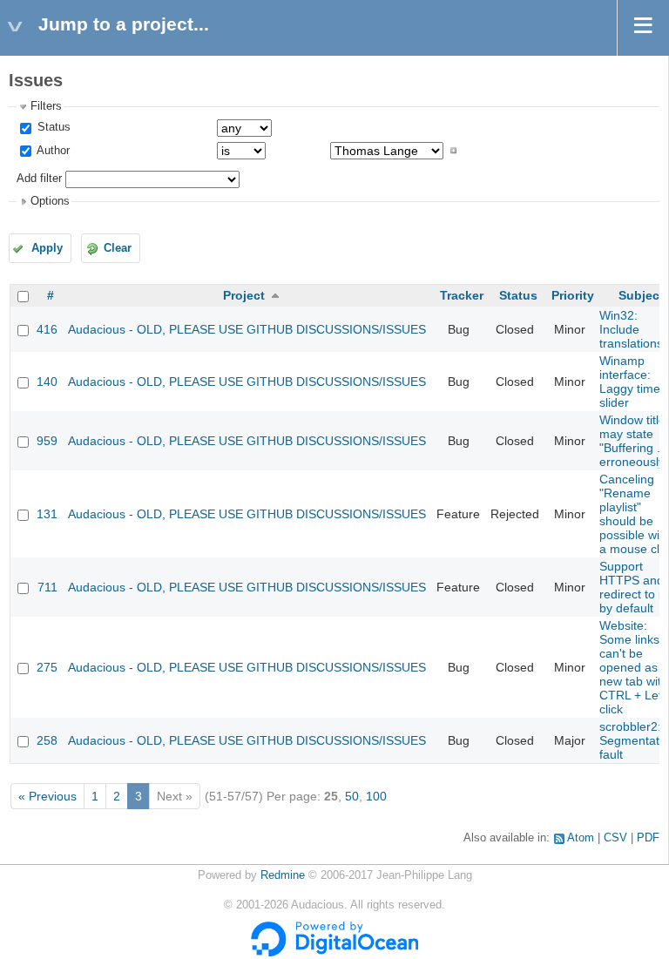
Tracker (461, 295)
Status (52, 127)
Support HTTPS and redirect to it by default (632, 587)
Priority (572, 295)
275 (47, 667)
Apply (47, 248)
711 (47, 587)
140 (47, 381)
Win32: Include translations (631, 329)
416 (47, 329)
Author (52, 151)
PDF (648, 838)
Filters (46, 106)
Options (50, 201)
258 (47, 740)
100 (376, 796)
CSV (615, 838)
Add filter (39, 178)
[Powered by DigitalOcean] (334, 953)
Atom (580, 838)
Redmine (282, 875)
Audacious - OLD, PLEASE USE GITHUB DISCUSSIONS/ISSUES (247, 329)
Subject (641, 295)
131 (47, 514)
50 (352, 796)
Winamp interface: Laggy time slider (629, 381)
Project (244, 295)
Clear (118, 248)
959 (47, 441)
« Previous (47, 796)
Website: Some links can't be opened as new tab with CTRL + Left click (633, 667)
